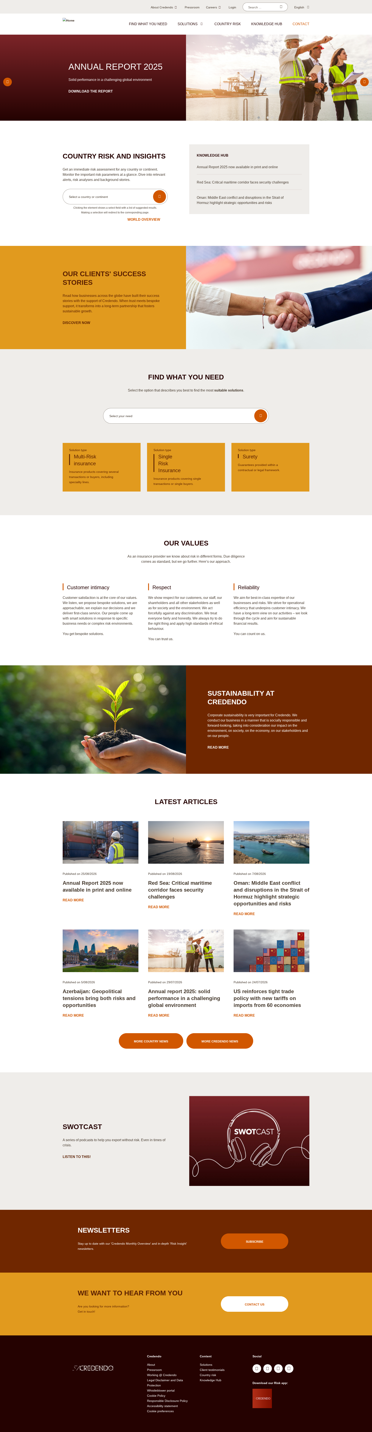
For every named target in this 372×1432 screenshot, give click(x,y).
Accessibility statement (162, 1406)
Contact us (254, 1304)
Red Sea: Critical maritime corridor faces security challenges (180, 890)
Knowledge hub (266, 24)
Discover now (77, 323)
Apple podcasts (289, 1368)
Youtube (267, 1368)
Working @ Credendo (162, 1375)
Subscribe (254, 1241)
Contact (301, 24)
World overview (143, 219)
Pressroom (192, 7)
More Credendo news (220, 1041)
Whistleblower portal (161, 1390)
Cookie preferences (160, 1411)
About (151, 1364)
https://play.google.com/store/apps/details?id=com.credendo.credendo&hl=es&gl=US (289, 1404)
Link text (102, 467)
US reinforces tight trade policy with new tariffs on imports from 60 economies (267, 998)
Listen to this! (77, 1157)
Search (281, 6)
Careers (211, 7)
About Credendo (162, 7)
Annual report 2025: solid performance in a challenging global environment (184, 998)
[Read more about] (100, 842)
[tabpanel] (186, 78)
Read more (79, 91)
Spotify (278, 1368)
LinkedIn (257, 1368)
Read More (219, 747)
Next (364, 82)
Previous (7, 82)
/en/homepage (102, 1369)
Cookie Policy (156, 1395)
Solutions (188, 24)
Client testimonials (212, 1370)
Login (232, 7)
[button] (201, 23)
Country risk (227, 24)
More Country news (151, 1041)
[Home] (68, 24)
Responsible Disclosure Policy (167, 1401)
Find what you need (148, 24)
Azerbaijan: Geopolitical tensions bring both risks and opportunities (99, 998)
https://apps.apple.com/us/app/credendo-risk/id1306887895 (287, 1393)
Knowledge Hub (210, 1380)
